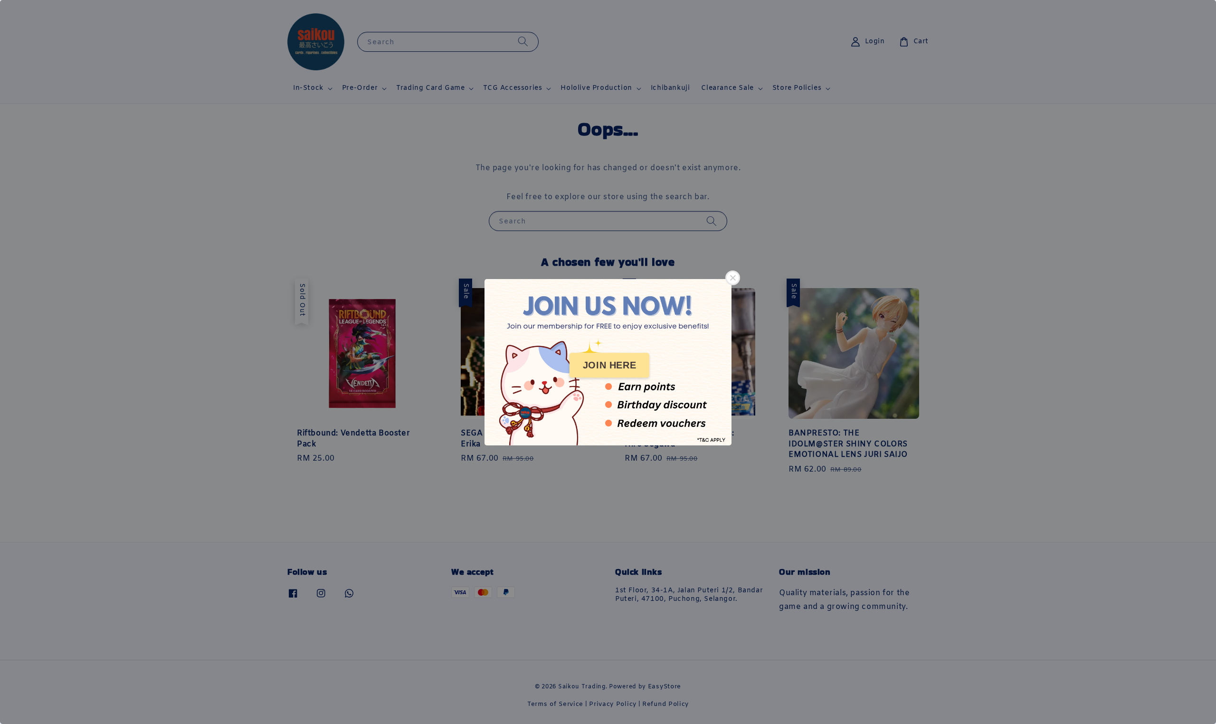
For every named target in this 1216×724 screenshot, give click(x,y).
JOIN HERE (609, 365)
